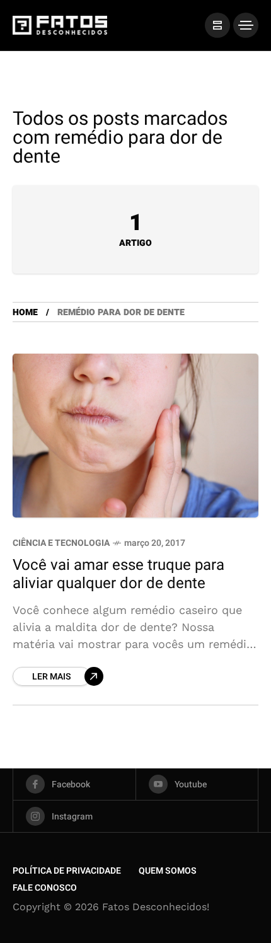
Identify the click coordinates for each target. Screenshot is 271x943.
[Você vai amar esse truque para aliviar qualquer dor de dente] (135, 436)
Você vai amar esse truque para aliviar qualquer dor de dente (118, 574)
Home (25, 312)
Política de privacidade (67, 870)
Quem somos (168, 870)
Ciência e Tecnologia (61, 543)
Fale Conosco (45, 887)
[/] (217, 25)
